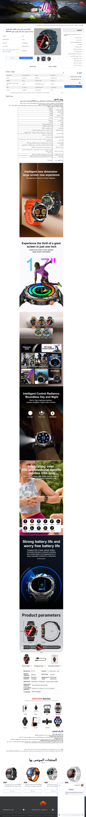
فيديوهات (69, 3)
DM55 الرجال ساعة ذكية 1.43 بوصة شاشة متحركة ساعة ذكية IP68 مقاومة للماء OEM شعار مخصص (12, 785)
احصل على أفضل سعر (26, 58)
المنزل (46, 3)
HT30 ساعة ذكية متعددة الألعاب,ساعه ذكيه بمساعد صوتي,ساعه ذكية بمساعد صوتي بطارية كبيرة (41, 751)
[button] (80, 777)
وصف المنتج (33, 66)
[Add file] (83, 814)
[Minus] (59, 785)
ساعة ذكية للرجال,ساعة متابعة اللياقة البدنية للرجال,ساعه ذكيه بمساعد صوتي (41, 749)
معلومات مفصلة (53, 66)
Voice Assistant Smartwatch (12, 751)
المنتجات (56, 3)
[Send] (59, 814)
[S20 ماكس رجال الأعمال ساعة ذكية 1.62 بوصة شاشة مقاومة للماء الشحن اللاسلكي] (74, 774)
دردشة (38, 3)
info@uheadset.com (75, 76)
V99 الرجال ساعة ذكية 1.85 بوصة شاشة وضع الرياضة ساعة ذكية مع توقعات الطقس (54, 785)
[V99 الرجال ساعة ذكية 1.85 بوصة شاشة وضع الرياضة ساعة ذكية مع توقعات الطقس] (53, 774)
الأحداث (62, 3)
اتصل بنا (75, 3)
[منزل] (81, 3)
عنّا (51, 3)
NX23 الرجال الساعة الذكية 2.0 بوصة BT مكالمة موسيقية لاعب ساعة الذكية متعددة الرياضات (33, 785)
